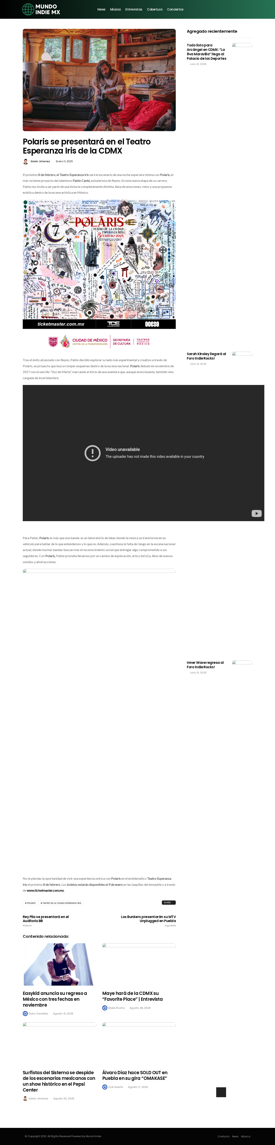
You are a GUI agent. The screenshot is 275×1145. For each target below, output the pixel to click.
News (101, 9)
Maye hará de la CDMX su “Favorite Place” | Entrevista (132, 996)
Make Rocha (116, 1008)
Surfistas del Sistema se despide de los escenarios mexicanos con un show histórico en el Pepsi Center (59, 1081)
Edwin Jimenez (40, 161)
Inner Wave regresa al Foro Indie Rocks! (205, 664)
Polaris (31, 903)
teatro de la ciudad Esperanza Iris (62, 903)
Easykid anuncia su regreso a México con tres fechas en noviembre (55, 999)
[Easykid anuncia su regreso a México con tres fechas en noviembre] (59, 964)
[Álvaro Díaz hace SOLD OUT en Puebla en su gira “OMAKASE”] (139, 1043)
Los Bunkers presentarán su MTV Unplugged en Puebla (148, 921)
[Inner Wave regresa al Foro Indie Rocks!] (242, 811)
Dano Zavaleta (38, 1013)
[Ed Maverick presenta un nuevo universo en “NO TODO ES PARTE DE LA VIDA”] (219, 1105)
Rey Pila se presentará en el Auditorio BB (46, 921)
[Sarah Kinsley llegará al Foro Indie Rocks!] (242, 503)
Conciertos (175, 9)
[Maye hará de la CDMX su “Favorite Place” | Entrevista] (139, 964)
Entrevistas (133, 9)
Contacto (224, 1136)
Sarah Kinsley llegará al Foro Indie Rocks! (206, 356)
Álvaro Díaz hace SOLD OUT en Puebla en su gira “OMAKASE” (134, 1076)
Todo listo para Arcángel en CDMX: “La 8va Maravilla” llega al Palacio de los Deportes (206, 52)
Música (115, 9)
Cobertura (154, 9)
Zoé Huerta (115, 1087)
